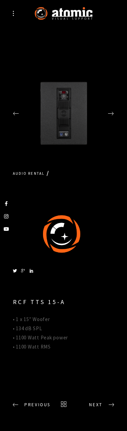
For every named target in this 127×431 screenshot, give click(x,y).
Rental (36, 173)
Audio (20, 173)
